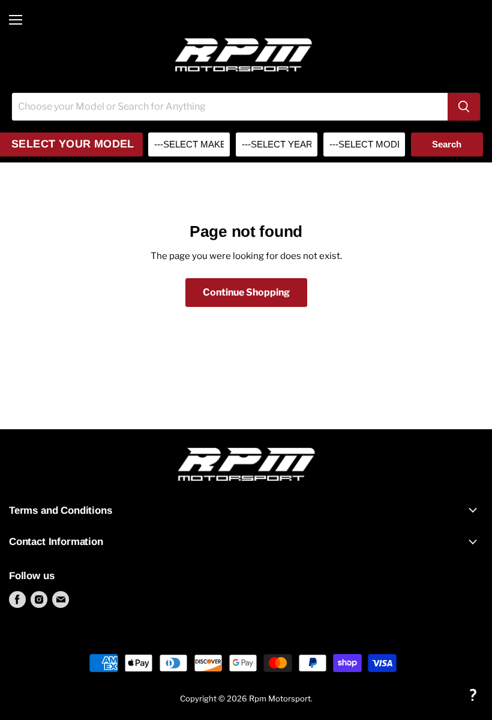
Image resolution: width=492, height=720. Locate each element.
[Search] (464, 106)
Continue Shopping (246, 292)
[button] (472, 694)
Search (446, 144)
